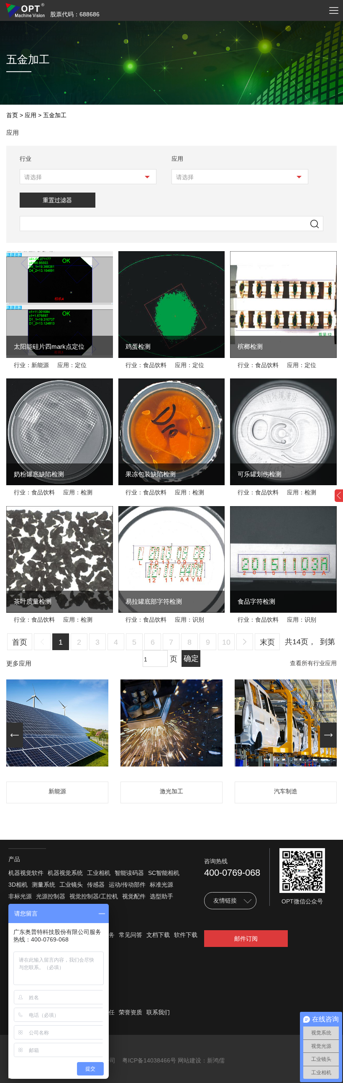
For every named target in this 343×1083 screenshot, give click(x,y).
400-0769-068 (232, 872)
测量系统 (43, 884)
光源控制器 (50, 896)
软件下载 (185, 934)
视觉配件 (134, 896)
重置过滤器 (57, 200)
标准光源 (161, 884)
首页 (12, 115)
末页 (267, 642)
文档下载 (158, 934)
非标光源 (20, 896)
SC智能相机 (163, 872)
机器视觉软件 (26, 872)
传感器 (96, 884)
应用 (30, 115)
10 (226, 642)
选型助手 (161, 896)
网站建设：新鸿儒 (201, 1060)
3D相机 (18, 884)
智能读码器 (129, 872)
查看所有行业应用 (313, 663)
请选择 (33, 177)
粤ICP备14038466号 (149, 1060)
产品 (14, 859)
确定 (191, 658)
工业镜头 (71, 884)
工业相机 (98, 872)
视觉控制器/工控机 (93, 896)
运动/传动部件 (127, 884)
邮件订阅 (246, 938)
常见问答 (130, 934)
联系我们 (158, 1012)
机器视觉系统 (65, 872)
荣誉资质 (130, 1012)
